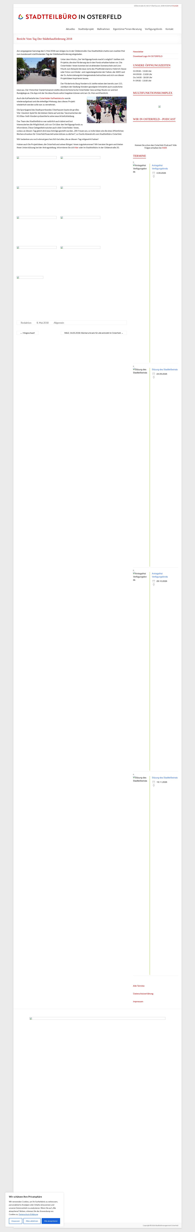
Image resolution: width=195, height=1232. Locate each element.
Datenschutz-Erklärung (28, 1214)
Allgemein (59, 322)
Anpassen (15, 1221)
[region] (34, 1210)
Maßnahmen (103, 29)
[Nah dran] (60, 1194)
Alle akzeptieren (51, 1221)
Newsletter (138, 51)
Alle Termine (138, 985)
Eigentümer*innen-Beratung (127, 29)
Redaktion (26, 322)
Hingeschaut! (27, 333)
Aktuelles (70, 29)
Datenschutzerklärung (143, 993)
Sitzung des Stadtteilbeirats (165, 369)
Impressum (138, 1001)
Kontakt (175, 6)
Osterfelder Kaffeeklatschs (51, 98)
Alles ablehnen (32, 1221)
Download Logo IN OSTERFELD (147, 56)
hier (76, 147)
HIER (164, 147)
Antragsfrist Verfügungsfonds (160, 167)
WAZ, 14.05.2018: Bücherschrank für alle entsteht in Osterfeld (93, 333)
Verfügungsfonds (153, 29)
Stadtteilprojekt (86, 29)
